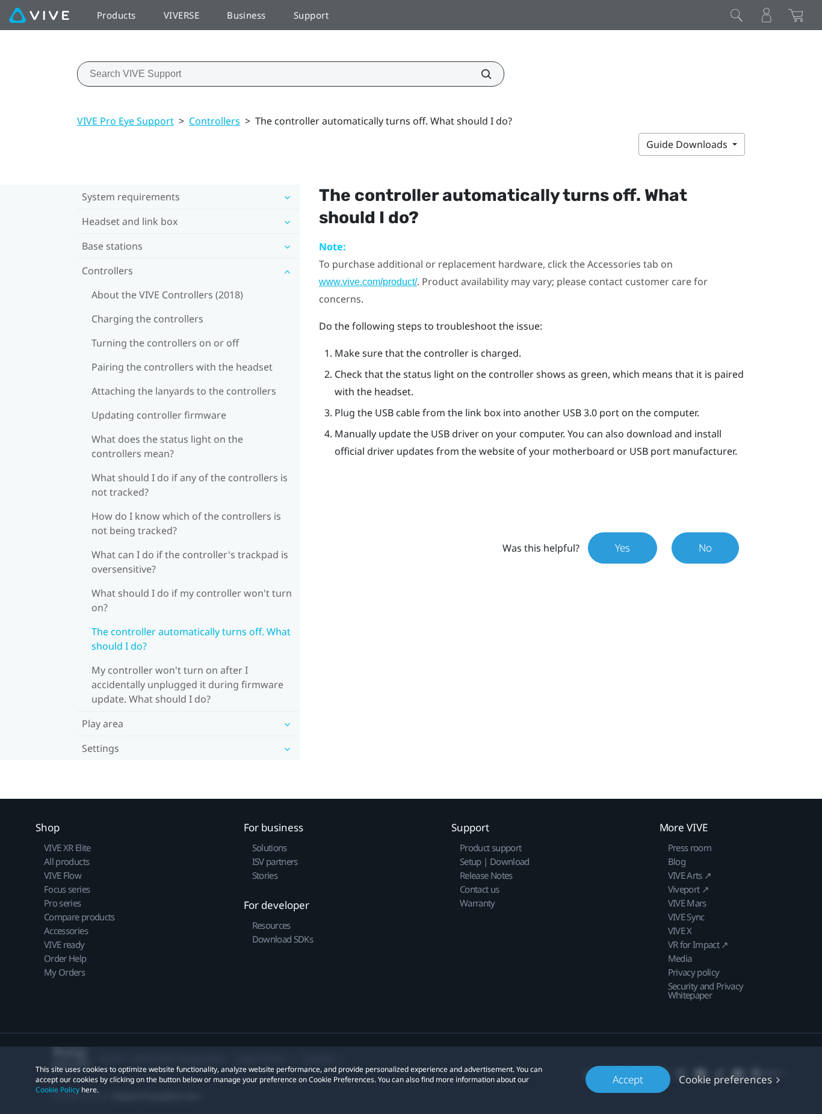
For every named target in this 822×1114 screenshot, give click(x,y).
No (705, 548)
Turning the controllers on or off (165, 342)
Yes (622, 548)
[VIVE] (39, 15)
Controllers (214, 121)
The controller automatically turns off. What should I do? (191, 639)
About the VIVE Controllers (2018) (167, 294)
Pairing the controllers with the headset (182, 367)
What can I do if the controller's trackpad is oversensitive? (189, 562)
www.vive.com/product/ (368, 282)
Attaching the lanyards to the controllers (183, 391)
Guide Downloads (688, 144)
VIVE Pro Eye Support (125, 121)
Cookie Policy (57, 1090)
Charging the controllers (147, 318)
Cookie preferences (725, 1079)
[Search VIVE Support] (480, 74)
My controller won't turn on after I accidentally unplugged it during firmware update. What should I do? (187, 684)
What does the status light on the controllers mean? (167, 446)
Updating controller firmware (158, 415)
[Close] (737, 15)
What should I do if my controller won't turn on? (191, 600)
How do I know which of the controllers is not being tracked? (186, 523)
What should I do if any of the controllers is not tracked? (189, 485)
